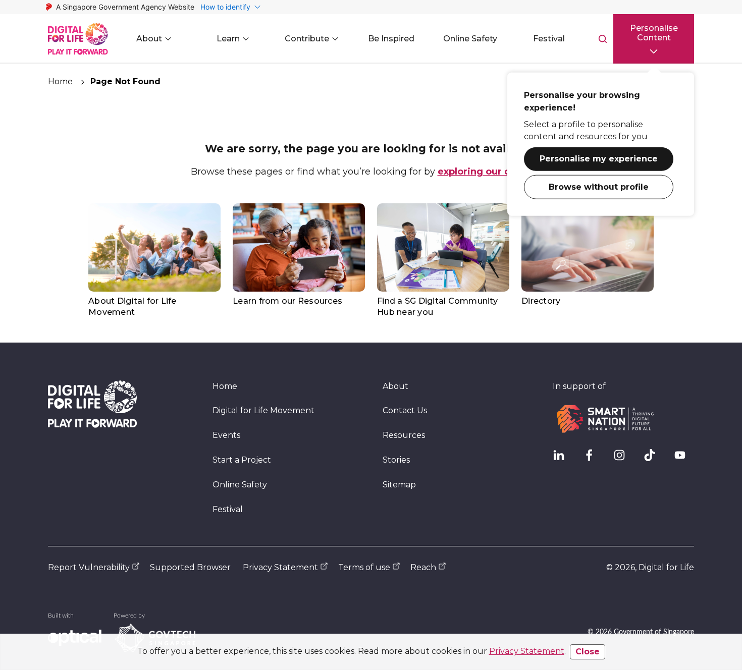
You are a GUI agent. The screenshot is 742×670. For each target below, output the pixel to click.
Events (226, 435)
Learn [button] (228, 38)
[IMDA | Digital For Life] (78, 39)
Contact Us (405, 410)
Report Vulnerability (89, 567)
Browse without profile (599, 187)
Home (60, 81)
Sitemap (399, 484)
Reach (423, 567)
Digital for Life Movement (263, 410)
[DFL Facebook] (593, 459)
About (395, 386)
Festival (228, 509)
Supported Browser (190, 567)
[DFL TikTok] (654, 459)
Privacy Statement (526, 651)
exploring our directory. (495, 171)
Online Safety (240, 484)
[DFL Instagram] (623, 459)
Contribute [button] (307, 38)
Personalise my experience (599, 159)
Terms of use (364, 567)
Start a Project (242, 460)
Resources (404, 435)
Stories (396, 460)
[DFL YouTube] (684, 459)
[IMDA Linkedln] (563, 459)
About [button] (149, 38)
